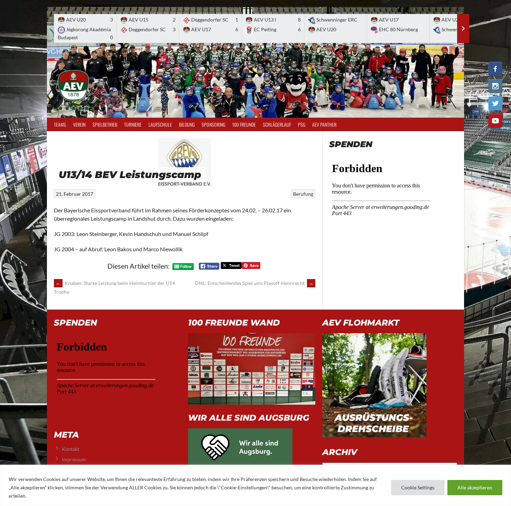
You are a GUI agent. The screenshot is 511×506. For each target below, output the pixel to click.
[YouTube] (495, 121)
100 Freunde (244, 124)
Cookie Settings (418, 487)
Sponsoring (213, 124)
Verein (79, 124)
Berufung (303, 194)
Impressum (74, 459)
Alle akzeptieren (474, 487)
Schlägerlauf (277, 124)
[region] (255, 485)
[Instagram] (495, 86)
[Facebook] (495, 69)
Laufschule (160, 124)
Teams (60, 124)
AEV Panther (324, 124)
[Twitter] (495, 103)
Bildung (187, 124)
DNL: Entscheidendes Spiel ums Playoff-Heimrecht (254, 283)
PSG (301, 124)
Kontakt (70, 449)
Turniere (132, 124)
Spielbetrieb (104, 124)
